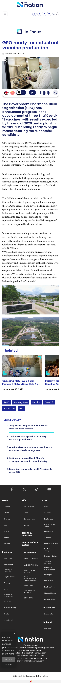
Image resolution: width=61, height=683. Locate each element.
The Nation (43, 676)
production (9, 408)
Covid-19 (49, 402)
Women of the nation (30, 543)
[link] (22, 375)
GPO (21, 408)
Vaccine (36, 402)
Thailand (47, 622)
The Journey (29, 552)
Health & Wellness (27, 534)
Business (7, 552)
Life (24, 500)
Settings (8, 664)
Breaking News (21, 402)
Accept (8, 659)
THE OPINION (48, 607)
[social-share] (34, 13)
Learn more (8, 653)
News (5, 500)
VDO (44, 500)
